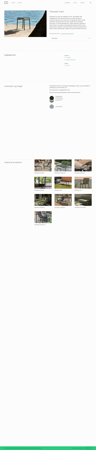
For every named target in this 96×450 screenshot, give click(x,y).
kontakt (82, 2)
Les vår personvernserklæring (78, 448)
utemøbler (20, 2)
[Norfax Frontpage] (6, 2)
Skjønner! (88, 448)
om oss (75, 2)
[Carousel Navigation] (25, 24)
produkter (13, 2)
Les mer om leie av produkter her (67, 33)
